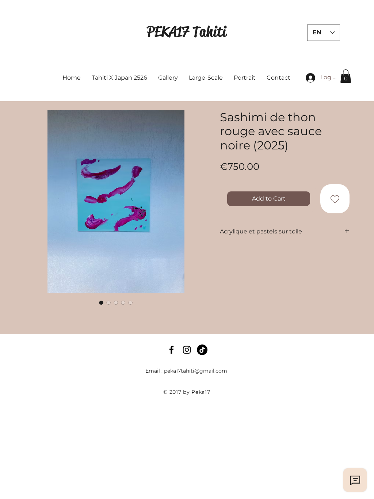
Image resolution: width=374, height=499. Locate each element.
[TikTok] (202, 349)
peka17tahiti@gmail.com (195, 370)
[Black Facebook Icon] (171, 349)
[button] (345, 76)
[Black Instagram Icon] (187, 349)
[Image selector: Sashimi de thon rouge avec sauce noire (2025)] (101, 302)
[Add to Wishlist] (335, 198)
